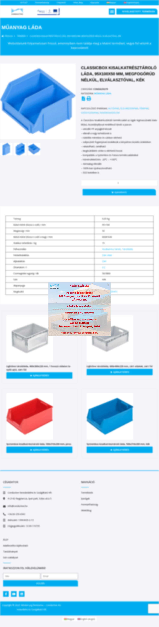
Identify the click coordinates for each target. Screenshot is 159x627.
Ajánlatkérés (120, 192)
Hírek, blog (78, 3)
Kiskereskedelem (110, 112)
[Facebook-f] (6, 594)
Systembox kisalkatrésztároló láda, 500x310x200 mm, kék (118, 444)
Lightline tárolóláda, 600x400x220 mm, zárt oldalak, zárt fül (119, 366)
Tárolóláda (127, 249)
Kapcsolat (95, 3)
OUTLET (23, 3)
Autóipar (113, 108)
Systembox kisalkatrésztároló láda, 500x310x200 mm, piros (38, 444)
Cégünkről (61, 3)
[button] (112, 12)
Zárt (104, 261)
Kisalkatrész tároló (111, 249)
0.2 (103, 267)
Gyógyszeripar (89, 112)
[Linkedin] (22, 594)
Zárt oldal (107, 255)
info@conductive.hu (17, 506)
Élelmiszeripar (129, 108)
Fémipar (144, 108)
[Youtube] (14, 594)
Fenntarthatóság (42, 3)
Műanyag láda (22, 27)
